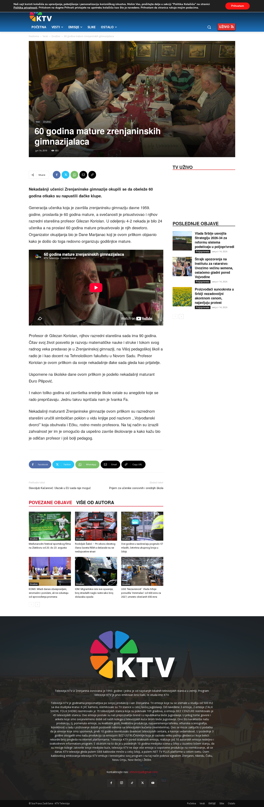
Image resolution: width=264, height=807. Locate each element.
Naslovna (34, 36)
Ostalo (231, 803)
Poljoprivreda (202, 251)
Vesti (45, 36)
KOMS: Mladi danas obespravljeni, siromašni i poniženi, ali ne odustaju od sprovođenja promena (48, 593)
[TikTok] (132, 783)
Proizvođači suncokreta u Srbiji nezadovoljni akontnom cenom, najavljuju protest (214, 296)
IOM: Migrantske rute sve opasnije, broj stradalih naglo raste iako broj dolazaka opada (94, 593)
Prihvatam (237, 6)
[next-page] (37, 604)
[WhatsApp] (74, 175)
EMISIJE (212, 803)
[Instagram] (121, 783)
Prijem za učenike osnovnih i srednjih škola (136, 488)
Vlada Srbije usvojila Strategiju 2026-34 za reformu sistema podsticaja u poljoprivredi (214, 240)
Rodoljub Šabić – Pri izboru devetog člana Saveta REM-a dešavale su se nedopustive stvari (95, 547)
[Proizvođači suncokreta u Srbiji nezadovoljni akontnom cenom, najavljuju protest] (182, 296)
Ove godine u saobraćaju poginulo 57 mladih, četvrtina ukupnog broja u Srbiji (142, 547)
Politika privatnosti (25, 7)
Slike (221, 803)
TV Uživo (183, 167)
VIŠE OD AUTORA (95, 502)
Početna (191, 803)
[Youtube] (153, 783)
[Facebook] (56, 175)
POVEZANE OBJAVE (50, 502)
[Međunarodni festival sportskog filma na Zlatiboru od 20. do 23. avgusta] (50, 526)
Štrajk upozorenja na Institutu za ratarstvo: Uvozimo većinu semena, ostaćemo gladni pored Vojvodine (214, 268)
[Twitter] (65, 175)
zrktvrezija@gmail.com (143, 772)
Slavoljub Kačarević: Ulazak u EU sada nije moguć (60, 488)
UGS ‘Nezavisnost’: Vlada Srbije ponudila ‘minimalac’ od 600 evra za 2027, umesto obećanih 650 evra (141, 593)
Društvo (56, 36)
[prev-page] (31, 604)
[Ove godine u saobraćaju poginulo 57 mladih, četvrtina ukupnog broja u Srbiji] (142, 526)
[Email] (83, 175)
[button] (209, 27)
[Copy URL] (92, 175)
